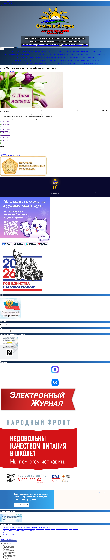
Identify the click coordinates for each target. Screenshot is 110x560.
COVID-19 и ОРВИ (50, 63)
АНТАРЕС (48, 54)
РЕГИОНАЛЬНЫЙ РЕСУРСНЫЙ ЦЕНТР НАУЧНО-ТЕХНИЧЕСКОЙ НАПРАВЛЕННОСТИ (40, 57)
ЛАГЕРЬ (76, 60)
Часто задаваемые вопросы (10, 532)
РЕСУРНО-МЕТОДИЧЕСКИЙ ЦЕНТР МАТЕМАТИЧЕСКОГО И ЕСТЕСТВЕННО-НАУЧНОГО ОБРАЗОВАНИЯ (42, 60)
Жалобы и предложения (9, 534)
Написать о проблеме (22, 504)
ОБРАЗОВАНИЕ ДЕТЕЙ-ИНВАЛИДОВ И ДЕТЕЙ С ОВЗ (27, 63)
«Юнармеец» (3, 154)
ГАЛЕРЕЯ (60, 51)
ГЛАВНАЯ (12, 51)
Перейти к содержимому (6, 539)
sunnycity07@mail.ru (8, 3)
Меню (2, 49)
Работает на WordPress (5, 538)
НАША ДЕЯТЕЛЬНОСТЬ (72, 51)
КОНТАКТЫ (52, 51)
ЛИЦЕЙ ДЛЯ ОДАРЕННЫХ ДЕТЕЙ (91, 51)
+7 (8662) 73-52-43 (7, 1)
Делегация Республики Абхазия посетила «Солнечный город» (19, 530)
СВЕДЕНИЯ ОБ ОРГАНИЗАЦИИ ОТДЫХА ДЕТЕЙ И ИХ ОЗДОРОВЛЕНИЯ (77, 63)
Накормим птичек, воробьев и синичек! (10, 155)
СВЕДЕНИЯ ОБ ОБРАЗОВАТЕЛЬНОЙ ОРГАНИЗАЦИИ (32, 51)
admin (12, 71)
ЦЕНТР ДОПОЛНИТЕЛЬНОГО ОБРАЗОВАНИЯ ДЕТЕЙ (19, 54)
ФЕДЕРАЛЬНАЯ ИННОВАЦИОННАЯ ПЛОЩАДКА (80, 57)
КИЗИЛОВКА (40, 54)
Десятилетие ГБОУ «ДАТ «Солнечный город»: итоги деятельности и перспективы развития (26, 527)
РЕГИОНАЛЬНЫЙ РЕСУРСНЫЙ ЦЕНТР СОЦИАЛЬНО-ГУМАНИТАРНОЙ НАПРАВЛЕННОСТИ (79, 54)
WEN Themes (26, 538)
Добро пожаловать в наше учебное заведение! (11, 5)
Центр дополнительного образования (9, 152)
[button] (8, 541)
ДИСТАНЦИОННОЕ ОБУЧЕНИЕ (89, 60)
